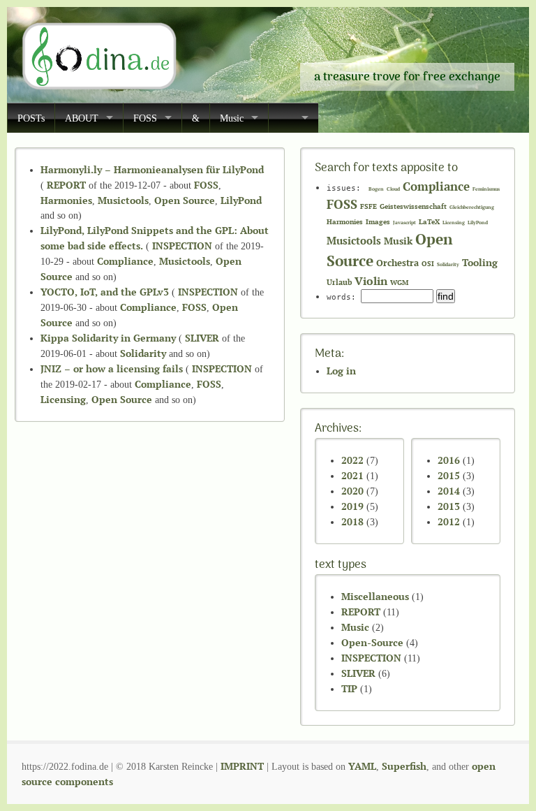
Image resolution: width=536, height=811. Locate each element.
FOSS (145, 118)
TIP (349, 688)
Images (378, 221)
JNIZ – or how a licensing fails (111, 368)
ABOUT (81, 118)
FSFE (368, 206)
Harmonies (66, 200)
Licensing (63, 399)
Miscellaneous (375, 596)
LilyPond (241, 200)
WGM (399, 282)
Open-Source (372, 642)
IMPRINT (242, 766)
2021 (352, 475)
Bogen (376, 189)
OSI (428, 263)
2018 (352, 521)
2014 (449, 490)
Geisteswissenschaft (413, 206)
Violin (371, 280)
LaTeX (429, 221)
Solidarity (143, 353)
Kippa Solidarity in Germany (108, 337)
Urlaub (339, 282)
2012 (449, 521)
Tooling (480, 262)
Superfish (404, 766)
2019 (352, 506)
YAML (362, 766)
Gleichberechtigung (471, 207)
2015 (449, 475)
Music (232, 118)
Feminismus (486, 189)
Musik (398, 241)
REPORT (66, 184)
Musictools (123, 200)
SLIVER (202, 337)
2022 (352, 460)
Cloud (393, 189)
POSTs (31, 118)
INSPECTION (182, 245)
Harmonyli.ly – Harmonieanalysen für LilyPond (152, 169)
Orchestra (397, 263)
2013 (449, 506)
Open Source (184, 200)
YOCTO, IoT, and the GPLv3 (104, 291)
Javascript (404, 222)
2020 (352, 490)
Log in (341, 370)
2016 (449, 460)
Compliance (125, 261)
